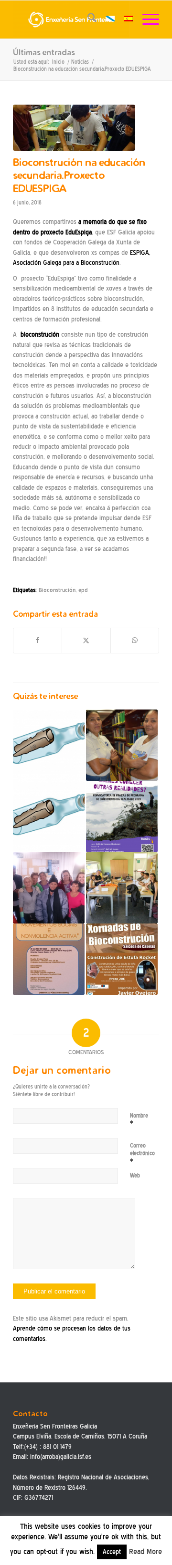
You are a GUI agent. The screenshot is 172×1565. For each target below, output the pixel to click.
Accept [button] (112, 1551)
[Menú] (146, 19)
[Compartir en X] (86, 640)
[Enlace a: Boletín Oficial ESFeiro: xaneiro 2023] (49, 816)
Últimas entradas (44, 52)
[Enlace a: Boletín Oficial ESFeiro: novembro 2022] (49, 745)
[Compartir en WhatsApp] (135, 640)
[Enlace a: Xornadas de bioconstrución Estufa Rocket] (122, 959)
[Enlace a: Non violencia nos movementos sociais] (49, 959)
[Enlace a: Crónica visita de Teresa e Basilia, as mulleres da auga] (122, 745)
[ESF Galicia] (71, 19)
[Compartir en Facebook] (37, 640)
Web (135, 1175)
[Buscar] (87, 19)
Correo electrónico (142, 1153)
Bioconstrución (57, 590)
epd (83, 590)
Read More (145, 1551)
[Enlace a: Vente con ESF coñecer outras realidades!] (122, 816)
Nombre (139, 1119)
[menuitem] (87, 19)
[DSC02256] (74, 128)
